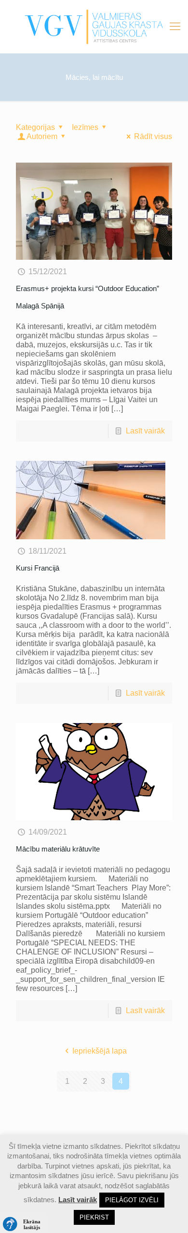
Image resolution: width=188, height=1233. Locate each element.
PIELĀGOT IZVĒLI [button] (132, 1200)
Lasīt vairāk (145, 431)
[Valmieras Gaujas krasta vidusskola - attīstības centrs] (94, 26)
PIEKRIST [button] (94, 1217)
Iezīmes (85, 127)
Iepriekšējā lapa (99, 1051)
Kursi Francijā (37, 568)
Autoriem (42, 136)
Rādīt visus (153, 136)
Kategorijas (35, 127)
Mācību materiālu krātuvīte (58, 849)
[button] (24, 1224)
